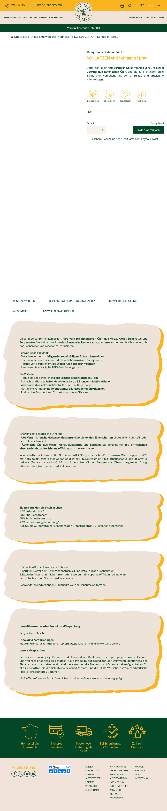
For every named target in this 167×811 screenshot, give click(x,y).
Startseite (20, 36)
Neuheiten (64, 36)
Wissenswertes (24, 300)
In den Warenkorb (148, 130)
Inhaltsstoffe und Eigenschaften (72, 300)
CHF (158, 5)
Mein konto (18, 5)
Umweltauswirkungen (58, 311)
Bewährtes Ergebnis (123, 300)
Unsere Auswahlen (43, 36)
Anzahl (90, 123)
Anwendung (21, 311)
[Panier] (122, 5)
